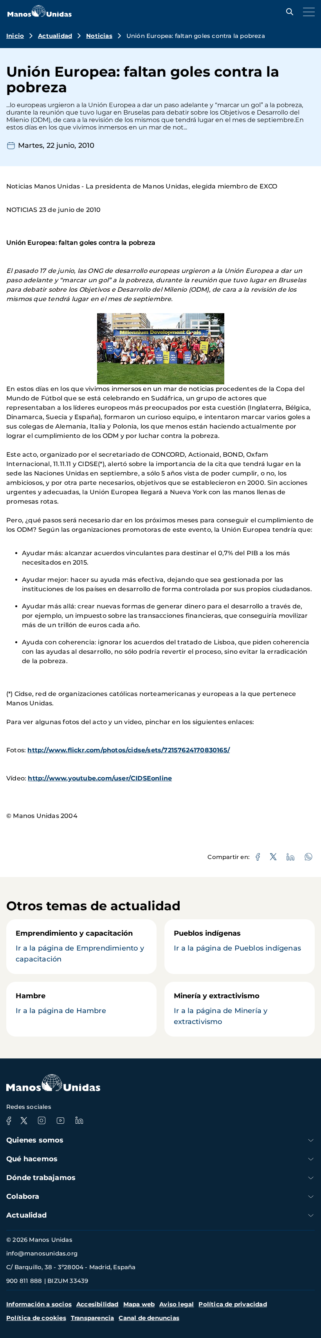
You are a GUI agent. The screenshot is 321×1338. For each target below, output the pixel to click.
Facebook (8, 1120)
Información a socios (39, 1304)
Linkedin (79, 1120)
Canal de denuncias (149, 1318)
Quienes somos (35, 1140)
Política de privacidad (232, 1304)
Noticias (99, 35)
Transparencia (92, 1318)
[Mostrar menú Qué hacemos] (311, 1159)
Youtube (60, 1120)
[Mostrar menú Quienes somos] (311, 1140)
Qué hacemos (32, 1159)
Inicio (15, 35)
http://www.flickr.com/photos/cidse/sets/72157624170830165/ (128, 750)
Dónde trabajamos (41, 1177)
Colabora (23, 1196)
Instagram (41, 1120)
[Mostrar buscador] (287, 11)
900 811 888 (24, 1280)
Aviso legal (176, 1304)
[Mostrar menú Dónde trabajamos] (311, 1178)
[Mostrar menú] (307, 12)
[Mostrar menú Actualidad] (311, 1215)
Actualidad (55, 35)
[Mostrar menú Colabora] (311, 1196)
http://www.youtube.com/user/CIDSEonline (100, 778)
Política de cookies (36, 1318)
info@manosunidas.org (42, 1253)
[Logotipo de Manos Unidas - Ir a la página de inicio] (39, 14)
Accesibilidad (97, 1304)
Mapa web (139, 1304)
